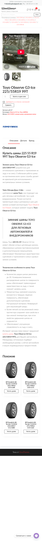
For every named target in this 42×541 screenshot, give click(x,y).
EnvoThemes (24, 452)
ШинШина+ (9, 8)
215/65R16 (30, 20)
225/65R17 (15, 22)
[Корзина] (35, 10)
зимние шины (19, 114)
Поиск (37, 14)
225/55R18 (24, 22)
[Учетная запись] (33, 9)
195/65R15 (28, 17)
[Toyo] (10, 126)
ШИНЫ (25, 112)
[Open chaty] (36, 535)
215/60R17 (6, 22)
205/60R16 (21, 20)
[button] (39, 10)
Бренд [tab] (31, 141)
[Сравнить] (28, 9)
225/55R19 (10, 114)
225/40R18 (20, 24)
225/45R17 (33, 22)
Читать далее (11, 391)
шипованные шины (30, 114)
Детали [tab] (23, 141)
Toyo (21, 112)
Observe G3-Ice (14, 112)
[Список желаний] (30, 9)
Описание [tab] (14, 141)
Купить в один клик (19, 96)
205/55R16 (20, 17)
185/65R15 (12, 20)
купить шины (8, 334)
